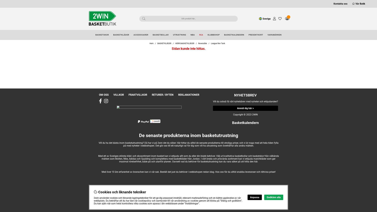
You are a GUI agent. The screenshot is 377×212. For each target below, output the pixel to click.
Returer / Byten (162, 94)
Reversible (202, 43)
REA (201, 35)
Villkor (118, 94)
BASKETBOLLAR (161, 35)
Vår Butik (360, 3)
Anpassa (254, 197)
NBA (193, 35)
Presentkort (256, 35)
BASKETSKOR (102, 35)
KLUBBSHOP (214, 35)
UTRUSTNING (179, 35)
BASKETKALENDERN (234, 35)
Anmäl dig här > (245, 108)
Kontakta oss (340, 3)
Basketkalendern (245, 123)
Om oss (104, 94)
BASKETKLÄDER (121, 35)
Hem (151, 43)
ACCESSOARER (141, 35)
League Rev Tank (218, 43)
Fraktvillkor (138, 94)
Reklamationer (188, 94)
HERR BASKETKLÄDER (185, 43)
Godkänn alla (274, 197)
